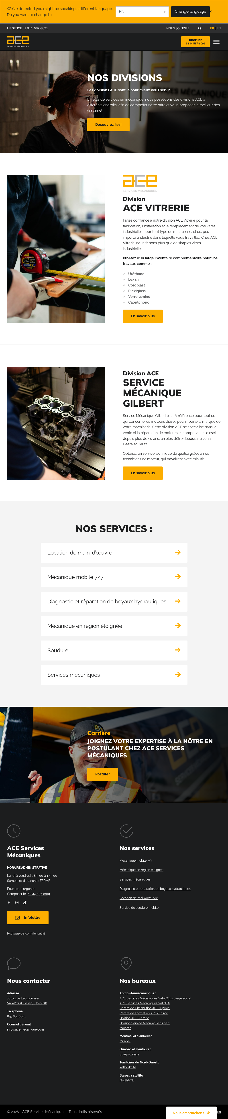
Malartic (125, 1028)
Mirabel (125, 1041)
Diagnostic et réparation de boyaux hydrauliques (155, 889)
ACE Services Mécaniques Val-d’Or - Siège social (155, 998)
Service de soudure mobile (139, 907)
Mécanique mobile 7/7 (136, 860)
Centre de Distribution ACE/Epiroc (145, 1008)
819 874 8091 (16, 1016)
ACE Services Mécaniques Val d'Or (145, 1003)
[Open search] (199, 28)
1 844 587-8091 (39, 894)
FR (212, 28)
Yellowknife (128, 1067)
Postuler (102, 774)
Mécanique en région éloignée (141, 870)
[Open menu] (216, 42)
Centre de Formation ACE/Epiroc (144, 1013)
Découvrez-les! (108, 124)
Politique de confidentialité (26, 933)
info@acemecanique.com (25, 1029)
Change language (190, 11)
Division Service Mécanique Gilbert (145, 1023)
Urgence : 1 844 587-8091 (27, 28)
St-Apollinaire (129, 1054)
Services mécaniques (135, 879)
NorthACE (127, 1080)
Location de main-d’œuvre (139, 898)
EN (219, 28)
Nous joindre (177, 28)
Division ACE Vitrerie (134, 1018)
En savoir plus (143, 316)
